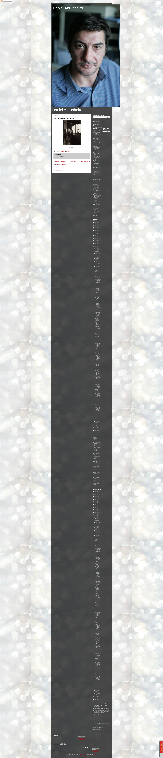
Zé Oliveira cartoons (96, 487)
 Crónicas (97, 130)
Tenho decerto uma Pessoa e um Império (98, 386)
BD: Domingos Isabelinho (97, 448)
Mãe (95, 184)
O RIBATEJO (96, 192)
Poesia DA (96, 201)
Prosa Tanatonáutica (98, 274)
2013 (96, 240)
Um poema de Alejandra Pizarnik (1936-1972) (97, 290)
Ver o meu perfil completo (98, 127)
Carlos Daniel (96, 453)
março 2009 (98, 418)
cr (94, 159)
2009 (96, 246)
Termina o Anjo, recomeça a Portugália (101, 714)
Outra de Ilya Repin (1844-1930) (97, 323)
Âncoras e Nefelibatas (96, 441)
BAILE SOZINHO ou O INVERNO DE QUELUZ (97, 148)
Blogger (95, 754)
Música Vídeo (96, 187)
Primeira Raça (97, 204)
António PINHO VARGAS (97, 443)
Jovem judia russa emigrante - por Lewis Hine (97, 339)
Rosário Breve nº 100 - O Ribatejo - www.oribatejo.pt (98, 281)
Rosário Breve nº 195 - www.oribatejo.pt (101, 708)
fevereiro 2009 (97, 422)
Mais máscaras (97, 334)
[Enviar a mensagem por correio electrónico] (73, 151)
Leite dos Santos (97, 179)
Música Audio (96, 185)
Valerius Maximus (96, 480)
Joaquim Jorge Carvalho (97, 464)
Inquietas (97, 336)
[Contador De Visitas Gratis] (81, 737)
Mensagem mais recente (59, 161)
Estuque (96, 271)
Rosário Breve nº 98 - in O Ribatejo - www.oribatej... (98, 314)
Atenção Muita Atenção (97, 145)
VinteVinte (96, 216)
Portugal (95, 203)
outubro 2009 (98, 253)
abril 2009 (97, 269)
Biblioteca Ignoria (96, 450)
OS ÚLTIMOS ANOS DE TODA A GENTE (97, 195)
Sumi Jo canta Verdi (97, 311)
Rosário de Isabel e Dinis (97, 133)
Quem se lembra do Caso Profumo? (97, 382)
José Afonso (96, 466)
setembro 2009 (97, 257)
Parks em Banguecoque (97, 365)
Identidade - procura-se (97, 405)
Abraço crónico (97, 729)
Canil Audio (96, 156)
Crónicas (96, 160)
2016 (96, 235)
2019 (96, 230)
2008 (96, 427)
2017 (96, 233)
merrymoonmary (83, 754)
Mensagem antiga (85, 161)
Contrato (95, 157)
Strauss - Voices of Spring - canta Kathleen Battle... (97, 306)
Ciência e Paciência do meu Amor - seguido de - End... (97, 414)
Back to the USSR (97, 362)
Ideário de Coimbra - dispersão (96, 174)
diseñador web (81, 739)
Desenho (96, 161)
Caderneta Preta (97, 153)
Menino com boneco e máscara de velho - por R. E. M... (97, 346)
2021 (96, 227)
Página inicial (73, 161)
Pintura (95, 200)
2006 (96, 430)
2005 (96, 432)
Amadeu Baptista (95, 438)
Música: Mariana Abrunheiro (97, 473)
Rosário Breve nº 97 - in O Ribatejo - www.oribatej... (98, 401)
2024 (96, 222)
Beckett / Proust (97, 353)
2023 (96, 224)
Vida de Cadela (97, 482)
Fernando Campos (96, 462)
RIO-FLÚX (96, 206)
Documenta (96, 166)
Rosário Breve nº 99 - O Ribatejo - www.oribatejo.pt (98, 299)
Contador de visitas (81, 738)
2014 (96, 238)
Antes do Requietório (96, 142)
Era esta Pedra (96, 390)
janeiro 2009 (98, 424)
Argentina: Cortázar (96, 445)
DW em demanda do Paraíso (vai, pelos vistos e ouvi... (97, 358)
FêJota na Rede (97, 460)
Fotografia (96, 167)
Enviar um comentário (60, 156)
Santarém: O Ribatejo (96, 478)
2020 (96, 228)
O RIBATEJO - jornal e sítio (97, 475)
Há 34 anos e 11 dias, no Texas (97, 377)
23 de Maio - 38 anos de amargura (100, 703)
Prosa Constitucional (97, 285)
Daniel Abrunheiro (68, 8)
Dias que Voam (97, 456)
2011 (96, 243)
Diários (95, 164)
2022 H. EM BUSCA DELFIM (97, 139)
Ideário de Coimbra (96, 172)
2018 (96, 232)
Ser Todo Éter (96, 211)
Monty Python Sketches (96, 471)
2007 (96, 428)
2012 (96, 241)
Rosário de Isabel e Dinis (96, 209)
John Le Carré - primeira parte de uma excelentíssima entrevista (101, 717)
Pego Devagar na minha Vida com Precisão (98, 409)
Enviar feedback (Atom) (62, 164)
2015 (96, 506)
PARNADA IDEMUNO (96, 198)
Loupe (161, 755)
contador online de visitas (58, 170)
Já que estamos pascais (97, 319)
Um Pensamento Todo (97, 331)
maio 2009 (97, 266)
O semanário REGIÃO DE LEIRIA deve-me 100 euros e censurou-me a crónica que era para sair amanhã (101, 711)
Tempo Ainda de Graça (97, 277)
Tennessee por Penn (97, 369)
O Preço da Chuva (96, 190)
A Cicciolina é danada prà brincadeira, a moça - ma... (98, 395)
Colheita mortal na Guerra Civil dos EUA (97, 372)
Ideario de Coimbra (96, 169)
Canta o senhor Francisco (97, 295)
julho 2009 (97, 261)
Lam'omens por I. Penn (97, 351)
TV (94, 215)
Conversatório (96, 454)
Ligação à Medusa (96, 182)
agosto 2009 (98, 258)
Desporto (96, 163)
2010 (96, 245)
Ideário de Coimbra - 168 (98, 727)
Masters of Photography (96, 468)
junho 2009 (98, 263)
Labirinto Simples (95, 178)
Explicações (97, 391)
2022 (96, 225)
